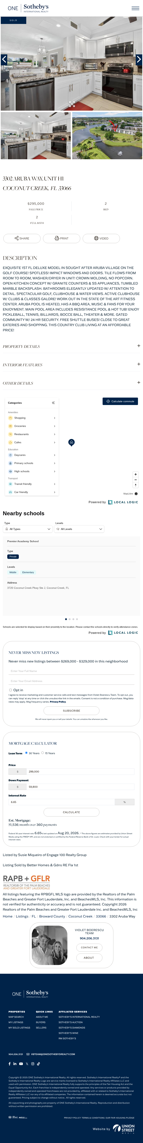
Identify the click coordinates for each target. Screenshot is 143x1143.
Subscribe (71, 710)
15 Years (50, 753)
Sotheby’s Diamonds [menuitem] (72, 1027)
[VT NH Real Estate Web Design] (123, 1129)
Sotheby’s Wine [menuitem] (68, 1033)
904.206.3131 (89, 938)
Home (7, 916)
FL (34, 916)
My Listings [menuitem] (16, 1022)
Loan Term (15, 753)
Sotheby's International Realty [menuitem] (79, 1017)
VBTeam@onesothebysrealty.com (53, 1054)
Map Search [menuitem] (16, 1017)
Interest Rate (17, 795)
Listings (22, 916)
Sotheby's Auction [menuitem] (71, 1022)
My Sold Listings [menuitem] (19, 1027)
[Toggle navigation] (135, 8)
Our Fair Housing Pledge (120, 1118)
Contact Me (89, 947)
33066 (101, 916)
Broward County (52, 916)
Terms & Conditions (93, 1118)
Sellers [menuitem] (41, 1027)
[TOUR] (101, 238)
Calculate (71, 812)
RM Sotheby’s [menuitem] (67, 1038)
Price (12, 765)
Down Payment (18, 780)
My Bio (89, 957)
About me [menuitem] (42, 1017)
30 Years (34, 753)
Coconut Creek (81, 916)
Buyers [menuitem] (40, 1022)
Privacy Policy (58, 702)
